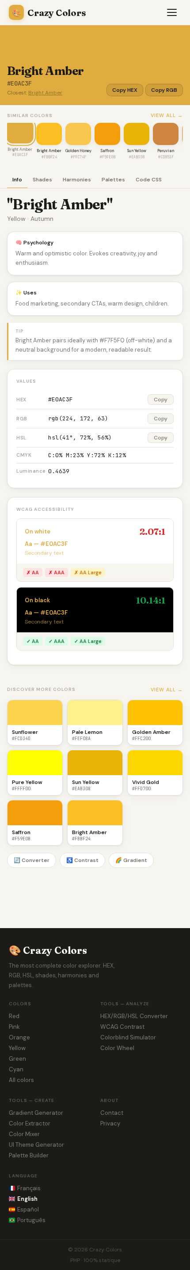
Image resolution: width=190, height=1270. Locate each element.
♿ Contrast (82, 860)
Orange (19, 1037)
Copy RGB (164, 90)
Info (17, 179)
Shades (42, 179)
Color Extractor (29, 1123)
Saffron (107, 150)
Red (14, 1016)
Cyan (16, 1069)
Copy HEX (124, 90)
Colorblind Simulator (128, 1037)
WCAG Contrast (122, 1027)
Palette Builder (29, 1155)
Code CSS (149, 179)
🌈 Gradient (131, 860)
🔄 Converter (31, 860)
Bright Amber (45, 92)
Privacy (110, 1123)
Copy (160, 399)
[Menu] (172, 12)
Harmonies (77, 179)
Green (17, 1058)
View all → (167, 115)
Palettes (113, 179)
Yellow (17, 1048)
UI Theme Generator (36, 1144)
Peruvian (165, 150)
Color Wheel (117, 1048)
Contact (111, 1113)
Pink (14, 1027)
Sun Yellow (136, 150)
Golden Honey (78, 150)
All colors (21, 1080)
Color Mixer (24, 1134)
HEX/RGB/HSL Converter (134, 1016)
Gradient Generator (36, 1113)
